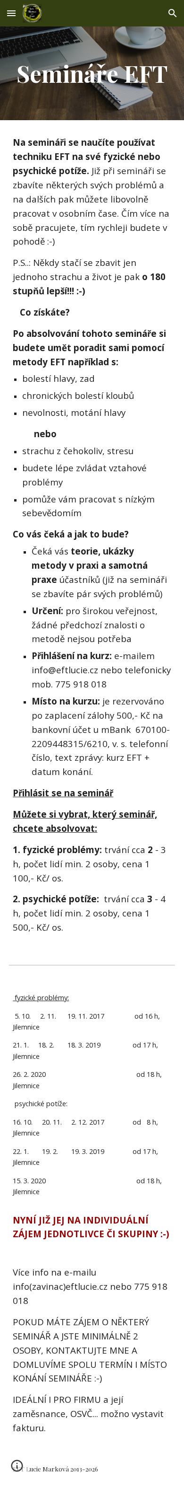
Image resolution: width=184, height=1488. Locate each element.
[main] (92, 73)
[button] (11, 13)
